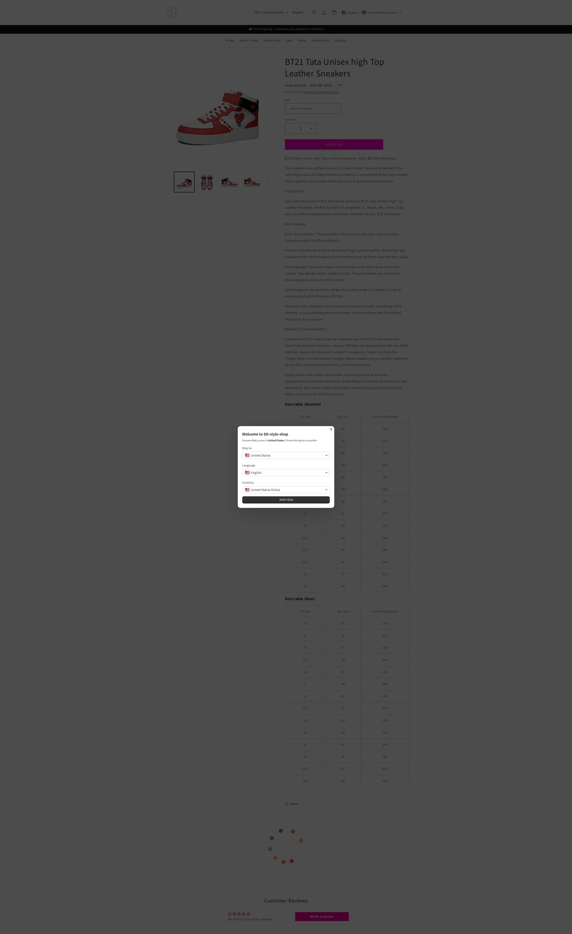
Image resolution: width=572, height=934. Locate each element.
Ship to (247, 448)
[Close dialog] (331, 429)
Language (248, 465)
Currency (248, 482)
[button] (286, 455)
